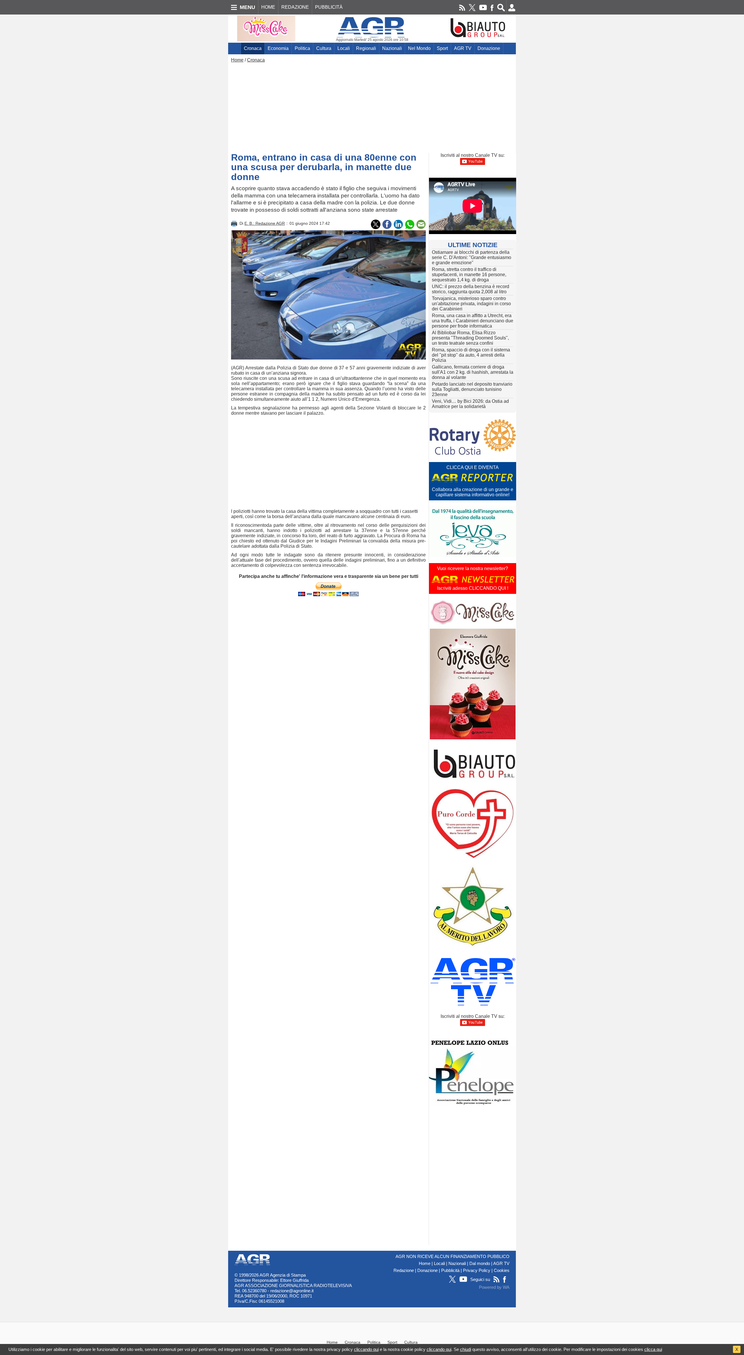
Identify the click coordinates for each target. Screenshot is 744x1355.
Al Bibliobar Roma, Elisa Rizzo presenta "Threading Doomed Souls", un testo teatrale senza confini (470, 338)
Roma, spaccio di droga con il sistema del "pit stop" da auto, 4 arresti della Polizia (471, 355)
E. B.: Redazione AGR (264, 223)
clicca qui (653, 1349)
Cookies (501, 1270)
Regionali (366, 48)
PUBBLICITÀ (329, 7)
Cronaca (253, 48)
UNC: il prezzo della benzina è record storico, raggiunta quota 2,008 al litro (470, 289)
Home (237, 59)
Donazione (488, 48)
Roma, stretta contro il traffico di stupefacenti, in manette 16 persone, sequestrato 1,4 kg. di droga (469, 274)
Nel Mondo (419, 48)
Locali (343, 48)
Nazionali (392, 48)
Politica (302, 48)
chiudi (465, 1349)
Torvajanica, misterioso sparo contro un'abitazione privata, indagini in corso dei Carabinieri (471, 303)
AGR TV (462, 48)
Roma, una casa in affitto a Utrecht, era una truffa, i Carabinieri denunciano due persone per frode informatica (472, 320)
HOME (268, 7)
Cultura (323, 48)
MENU (247, 7)
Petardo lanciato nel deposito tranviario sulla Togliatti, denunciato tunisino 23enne (472, 389)
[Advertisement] (372, 106)
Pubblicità (450, 1270)
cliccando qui (366, 1349)
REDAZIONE (295, 7)
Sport (442, 48)
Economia (278, 48)
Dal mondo (479, 1263)
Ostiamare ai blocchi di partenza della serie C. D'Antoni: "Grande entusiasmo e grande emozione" (471, 257)
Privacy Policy (476, 1270)
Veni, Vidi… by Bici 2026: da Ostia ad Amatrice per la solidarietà (470, 404)
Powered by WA (494, 1287)
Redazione (404, 1270)
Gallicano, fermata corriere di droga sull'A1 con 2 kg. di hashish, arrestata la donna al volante (472, 372)
